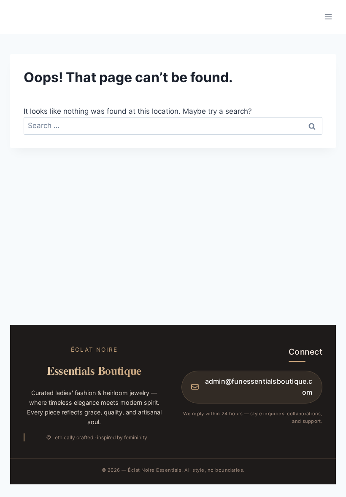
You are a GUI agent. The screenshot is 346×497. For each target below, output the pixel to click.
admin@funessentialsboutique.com (258, 386)
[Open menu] (328, 16)
